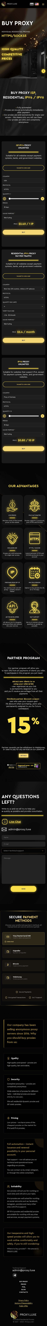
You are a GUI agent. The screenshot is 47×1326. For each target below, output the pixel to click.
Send (23, 889)
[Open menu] (43, 4)
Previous (39, 71)
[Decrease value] (4, 198)
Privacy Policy (23, 1300)
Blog (23, 1289)
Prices (23, 1284)
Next (43, 71)
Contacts (23, 1292)
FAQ (23, 1287)
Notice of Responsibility (23, 1303)
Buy (23, 232)
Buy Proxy (23, 1281)
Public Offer (23, 1306)
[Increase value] (42, 198)
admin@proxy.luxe (23, 1270)
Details (24, 755)
